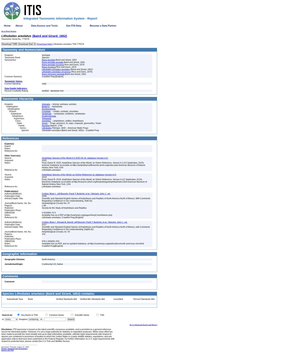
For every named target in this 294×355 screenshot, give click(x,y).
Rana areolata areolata (52, 62)
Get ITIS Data (73, 25)
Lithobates (47, 128)
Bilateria (46, 106)
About (19, 25)
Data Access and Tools (44, 25)
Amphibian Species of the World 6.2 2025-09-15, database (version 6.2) (75, 158)
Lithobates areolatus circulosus (56, 72)
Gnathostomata (49, 116)
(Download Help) (44, 44)
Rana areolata (48, 60)
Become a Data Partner (103, 25)
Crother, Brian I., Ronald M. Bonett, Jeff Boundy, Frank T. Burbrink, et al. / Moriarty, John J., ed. (84, 222)
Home (7, 25)
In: (3, 319)
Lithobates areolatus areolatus (56, 69)
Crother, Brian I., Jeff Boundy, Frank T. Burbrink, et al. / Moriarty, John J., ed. (76, 194)
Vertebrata (46, 114)
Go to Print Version (8, 31)
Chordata (46, 111)
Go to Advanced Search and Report (143, 325)
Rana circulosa (49, 67)
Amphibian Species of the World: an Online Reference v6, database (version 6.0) (79, 175)
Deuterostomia (48, 109)
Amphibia (46, 121)
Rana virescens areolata (53, 74)
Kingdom (23, 319)
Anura (44, 123)
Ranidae (46, 125)
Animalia (46, 104)
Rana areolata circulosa (53, 64)
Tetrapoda (46, 118)
